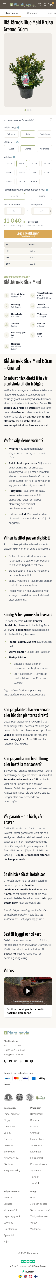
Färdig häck (45, 134)
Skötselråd (9, 1151)
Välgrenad (44, 149)
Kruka (28, 134)
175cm (34, 173)
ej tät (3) (14, 196)
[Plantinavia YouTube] (26, 1061)
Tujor (6, 1241)
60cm (21, 164)
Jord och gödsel (38, 1204)
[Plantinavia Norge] (25, 1276)
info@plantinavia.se (13, 1054)
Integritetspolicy (12, 1170)
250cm (22, 181)
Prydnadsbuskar (38, 1164)
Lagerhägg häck (12, 1216)
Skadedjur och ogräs (40, 1210)
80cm (34, 164)
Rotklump (11, 134)
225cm (9, 181)
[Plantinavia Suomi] (36, 1276)
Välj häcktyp (10, 127)
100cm (47, 164)
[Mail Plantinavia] (10, 1061)
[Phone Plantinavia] (5, 1061)
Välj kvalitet (10, 142)
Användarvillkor (11, 1158)
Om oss (8, 1139)
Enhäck (34, 1126)
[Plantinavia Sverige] (20, 1276)
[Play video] (28, 991)
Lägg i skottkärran (28, 234)
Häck (32, 1197)
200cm (47, 173)
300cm (34, 181)
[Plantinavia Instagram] (15, 1061)
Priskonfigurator (10, 13)
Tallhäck (34, 1177)
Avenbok (8, 1197)
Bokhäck (34, 1120)
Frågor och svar (11, 1114)
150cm (22, 173)
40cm (9, 164)
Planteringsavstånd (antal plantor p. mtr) (25, 189)
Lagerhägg (36, 1151)
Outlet (11, 149)
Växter (33, 1222)
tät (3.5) (41, 196)
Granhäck (35, 1133)
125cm (9, 173)
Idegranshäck (37, 1139)
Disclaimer (9, 1164)
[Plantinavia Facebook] (21, 1061)
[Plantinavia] (23, 5)
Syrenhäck (35, 1170)
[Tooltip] (18, 128)
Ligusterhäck (36, 1158)
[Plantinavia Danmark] (31, 1276)
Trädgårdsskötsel (39, 1216)
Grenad (28, 149)
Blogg (7, 1120)
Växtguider (35, 1229)
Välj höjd (8, 157)
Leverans (8, 1145)
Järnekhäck (36, 1145)
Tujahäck (34, 1183)
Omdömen (32, 13)
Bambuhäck (36, 1114)
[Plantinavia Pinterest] (31, 1061)
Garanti (7, 1133)
